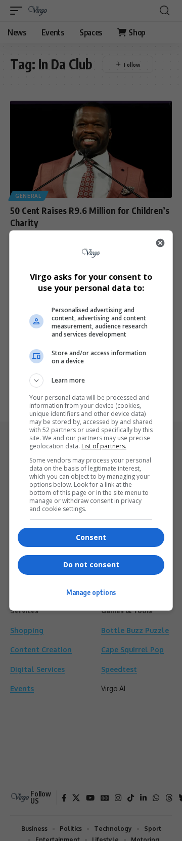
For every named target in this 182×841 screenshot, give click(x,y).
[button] (91, 380)
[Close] (160, 243)
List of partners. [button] (103, 446)
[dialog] (91, 420)
